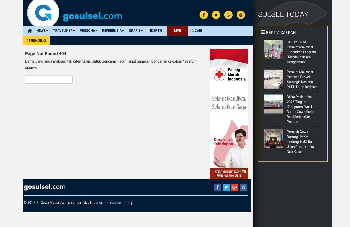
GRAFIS (134, 30)
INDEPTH (155, 30)
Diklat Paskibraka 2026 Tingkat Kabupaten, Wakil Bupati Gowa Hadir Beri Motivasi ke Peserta (300, 109)
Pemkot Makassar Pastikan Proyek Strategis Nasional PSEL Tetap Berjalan (302, 80)
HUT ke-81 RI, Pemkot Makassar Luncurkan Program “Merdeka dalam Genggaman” (301, 52)
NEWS (41, 30)
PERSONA (87, 30)
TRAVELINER (63, 30)
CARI (198, 30)
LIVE (177, 30)
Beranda (115, 203)
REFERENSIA (112, 30)
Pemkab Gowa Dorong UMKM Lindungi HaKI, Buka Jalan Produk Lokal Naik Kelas (301, 141)
